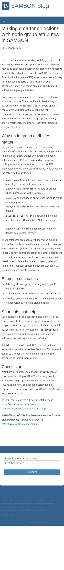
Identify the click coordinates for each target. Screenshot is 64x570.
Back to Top (9, 514)
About (6, 500)
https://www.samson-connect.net (19, 423)
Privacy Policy (23, 500)
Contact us (9, 507)
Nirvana (31, 522)
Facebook (40, 507)
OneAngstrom (13, 47)
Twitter (25, 507)
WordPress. (42, 522)
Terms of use (43, 500)
